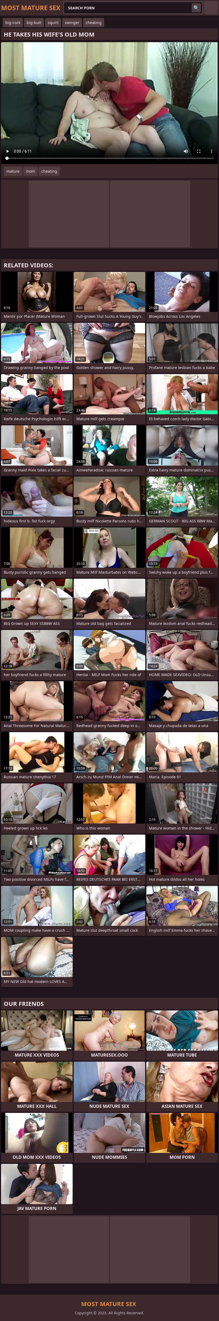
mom (30, 171)
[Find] (196, 7)
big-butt (34, 22)
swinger (72, 22)
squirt (53, 22)
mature (12, 171)
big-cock (12, 22)
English (211, 7)
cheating (93, 22)
